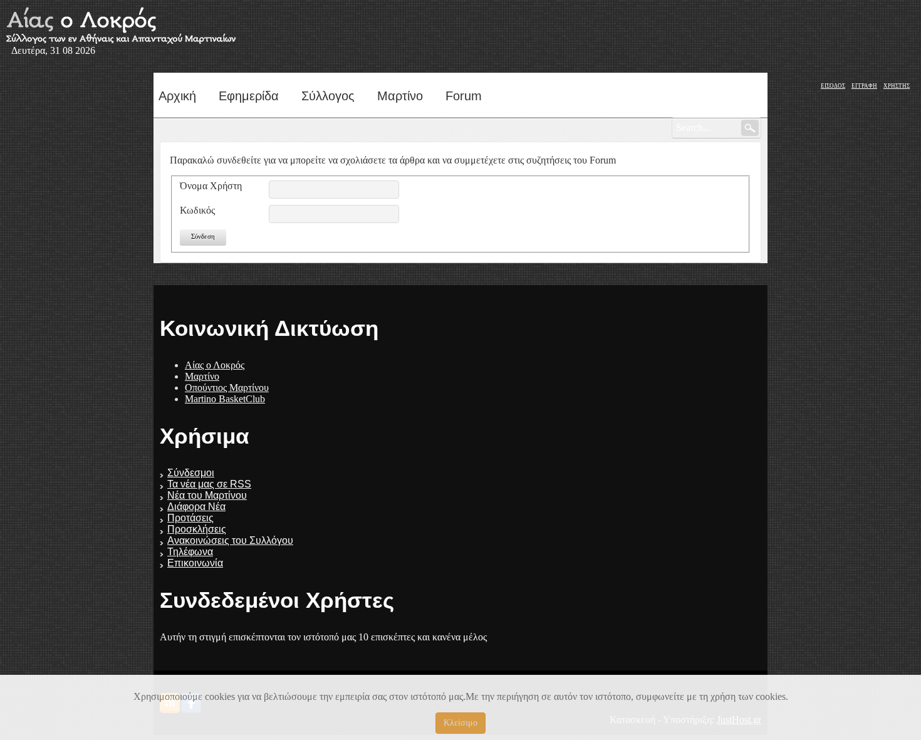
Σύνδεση (203, 236)
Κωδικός (197, 210)
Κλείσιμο (460, 722)
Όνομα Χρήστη (211, 185)
